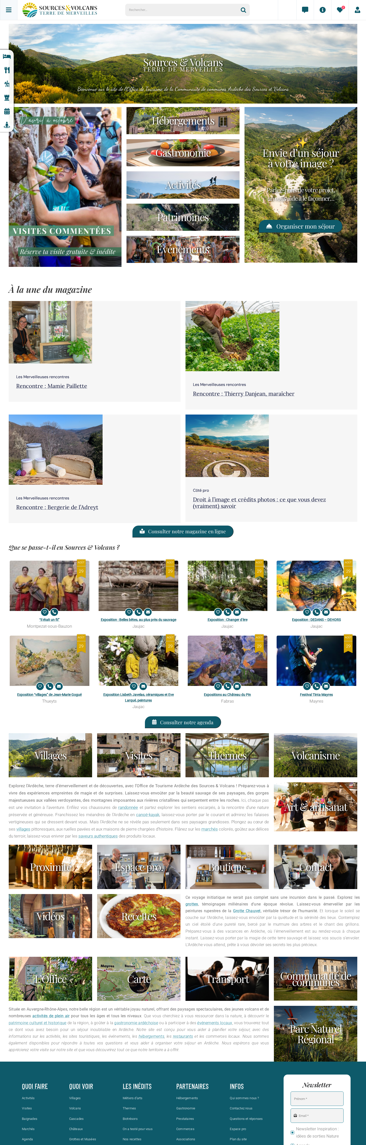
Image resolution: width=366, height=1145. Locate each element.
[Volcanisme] (315, 755)
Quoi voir (81, 1086)
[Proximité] (7, 125)
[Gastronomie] (7, 70)
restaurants (183, 1036)
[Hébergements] (7, 56)
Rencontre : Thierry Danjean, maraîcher (244, 393)
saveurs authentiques (98, 836)
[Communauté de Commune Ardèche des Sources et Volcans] (315, 979)
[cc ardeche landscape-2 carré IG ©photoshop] (227, 416)
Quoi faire (35, 1086)
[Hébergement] (183, 120)
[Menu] (8, 10)
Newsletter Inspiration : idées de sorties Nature (317, 1132)
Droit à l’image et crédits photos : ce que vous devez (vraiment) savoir (259, 502)
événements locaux (214, 1023)
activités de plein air (50, 1016)
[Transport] (227, 979)
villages (23, 829)
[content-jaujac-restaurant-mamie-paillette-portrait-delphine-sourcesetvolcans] (50, 303)
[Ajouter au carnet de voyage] (45, 612)
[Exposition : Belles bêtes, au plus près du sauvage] (138, 586)
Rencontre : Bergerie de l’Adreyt (57, 507)
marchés (209, 829)
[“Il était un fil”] (49, 586)
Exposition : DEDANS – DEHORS (316, 620)
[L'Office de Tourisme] (50, 979)
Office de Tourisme (144, 89)
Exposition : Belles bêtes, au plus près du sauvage (138, 620)
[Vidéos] (50, 916)
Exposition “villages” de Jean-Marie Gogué (49, 695)
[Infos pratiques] (322, 10)
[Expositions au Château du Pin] (227, 661)
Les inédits (137, 1086)
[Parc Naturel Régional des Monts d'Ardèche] (315, 1034)
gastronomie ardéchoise (136, 1023)
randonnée (128, 807)
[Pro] (139, 867)
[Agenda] (7, 111)
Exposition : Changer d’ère (227, 620)
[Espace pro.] (357, 10)
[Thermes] (227, 755)
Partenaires (192, 1086)
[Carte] (139, 979)
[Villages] (50, 755)
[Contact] (305, 10)
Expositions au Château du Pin (227, 695)
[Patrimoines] (183, 217)
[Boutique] (227, 867)
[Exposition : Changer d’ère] (227, 586)
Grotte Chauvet (247, 910)
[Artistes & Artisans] (315, 806)
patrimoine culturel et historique (37, 1023)
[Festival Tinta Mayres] (316, 661)
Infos (237, 1086)
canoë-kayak (147, 814)
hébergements (151, 1036)
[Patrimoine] (7, 98)
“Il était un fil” (49, 620)
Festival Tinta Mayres (316, 695)
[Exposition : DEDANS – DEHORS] (316, 586)
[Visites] (139, 755)
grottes (191, 904)
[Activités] (7, 84)
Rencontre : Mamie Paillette (51, 385)
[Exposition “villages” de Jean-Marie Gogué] (49, 661)
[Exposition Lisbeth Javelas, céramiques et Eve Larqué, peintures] (138, 661)
